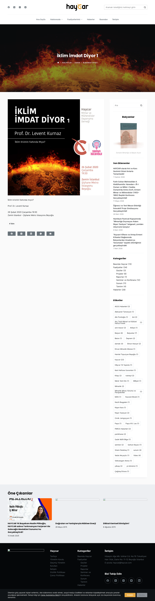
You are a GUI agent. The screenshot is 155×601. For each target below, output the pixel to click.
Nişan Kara (120, 407)
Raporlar (120, 277)
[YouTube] (25, 7)
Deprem (130, 338)
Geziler (119, 270)
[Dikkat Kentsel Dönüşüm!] (125, 509)
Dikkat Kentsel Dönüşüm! (116, 523)
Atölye (134, 328)
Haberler (117, 289)
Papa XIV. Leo (132, 423)
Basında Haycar (120, 264)
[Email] (50, 234)
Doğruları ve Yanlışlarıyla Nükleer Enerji (75, 523)
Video (137, 455)
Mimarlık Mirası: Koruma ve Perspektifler (128, 391)
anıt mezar (120, 328)
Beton (118, 338)
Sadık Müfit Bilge (123, 439)
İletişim (53, 569)
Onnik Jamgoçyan (123, 418)
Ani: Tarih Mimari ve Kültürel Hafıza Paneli (128, 322)
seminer (119, 445)
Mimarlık (119, 386)
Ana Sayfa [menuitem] (40, 19)
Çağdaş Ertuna (122, 471)
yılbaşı (118, 466)
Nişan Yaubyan (122, 413)
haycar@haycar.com (122, 562)
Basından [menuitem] (104, 19)
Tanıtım (119, 286)
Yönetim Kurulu (57, 559)
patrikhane (120, 434)
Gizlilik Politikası (57, 572)
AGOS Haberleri (122, 306)
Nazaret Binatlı (132, 397)
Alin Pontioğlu (121, 317)
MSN (118, 397)
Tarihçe (53, 556)
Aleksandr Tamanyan (124, 312)
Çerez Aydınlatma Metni (50, 595)
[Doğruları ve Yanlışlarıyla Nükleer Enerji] (77, 509)
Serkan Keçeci (135, 445)
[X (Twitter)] (14, 7)
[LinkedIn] (31, 234)
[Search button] (144, 7)
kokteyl (130, 376)
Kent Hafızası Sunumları (125, 370)
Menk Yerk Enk (122, 381)
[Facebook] (9, 7)
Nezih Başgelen (122, 402)
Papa (118, 423)
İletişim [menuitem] (115, 19)
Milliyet (137, 381)
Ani (134, 317)
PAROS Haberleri (123, 429)
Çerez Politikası (57, 575)
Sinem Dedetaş (122, 450)
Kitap (118, 376)
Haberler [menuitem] (91, 19)
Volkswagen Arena (123, 461)
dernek (119, 344)
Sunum (119, 283)
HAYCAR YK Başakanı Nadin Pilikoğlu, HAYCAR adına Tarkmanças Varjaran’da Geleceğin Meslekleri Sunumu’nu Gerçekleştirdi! (29, 528)
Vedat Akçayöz (122, 455)
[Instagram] (20, 7)
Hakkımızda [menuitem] (55, 19)
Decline (142, 595)
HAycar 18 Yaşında (123, 365)
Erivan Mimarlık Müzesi (125, 349)
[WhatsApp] (41, 234)
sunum (137, 450)
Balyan (119, 333)
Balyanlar (132, 333)
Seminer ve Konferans (126, 280)
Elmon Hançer (134, 344)
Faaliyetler (118, 267)
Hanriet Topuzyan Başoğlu (126, 354)
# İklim (11, 224)
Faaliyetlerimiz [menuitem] (73, 19)
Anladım (130, 595)
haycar (119, 360)
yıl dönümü (132, 466)
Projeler (119, 274)
